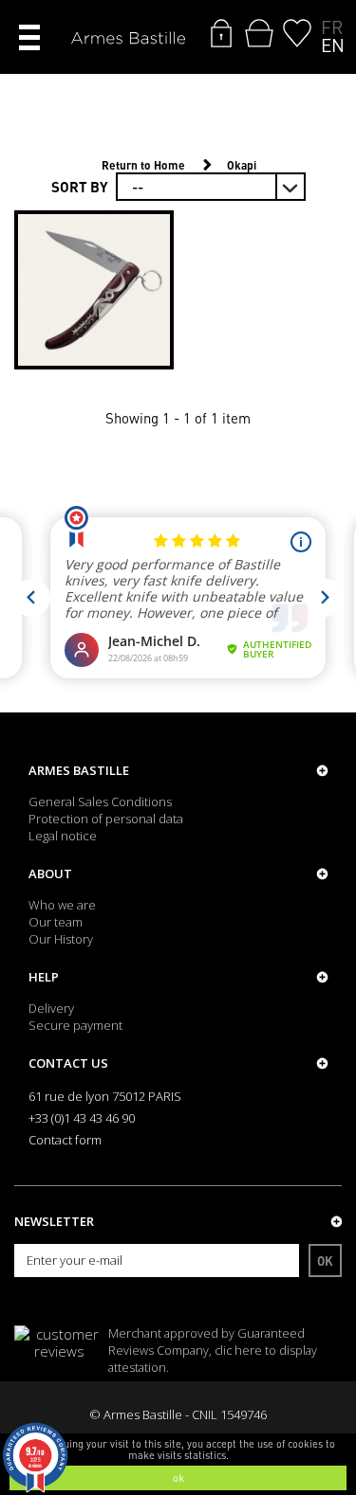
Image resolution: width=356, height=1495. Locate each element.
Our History (60, 938)
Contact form (65, 1139)
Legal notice (62, 835)
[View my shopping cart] (259, 33)
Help (43, 976)
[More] (94, 290)
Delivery (51, 1008)
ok (178, 1478)
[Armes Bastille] (128, 39)
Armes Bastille (78, 770)
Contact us (68, 1063)
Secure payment (75, 1025)
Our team (55, 921)
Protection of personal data (105, 818)
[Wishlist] (297, 33)
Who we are (62, 904)
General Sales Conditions (100, 801)
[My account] (221, 33)
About (50, 873)
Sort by (79, 186)
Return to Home (143, 165)
